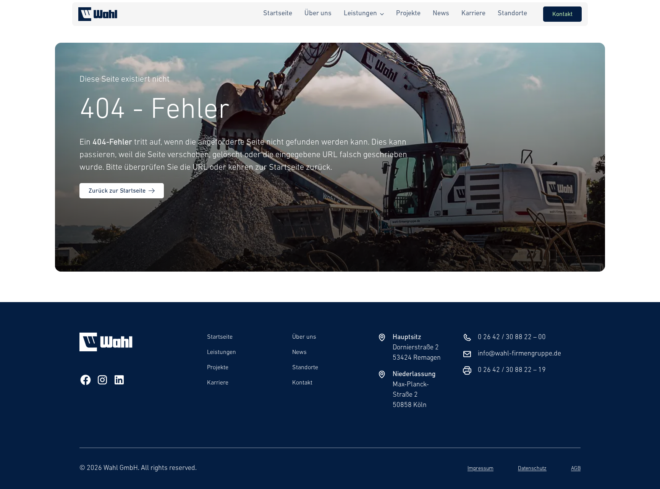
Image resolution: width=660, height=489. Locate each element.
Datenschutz (532, 468)
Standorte (305, 368)
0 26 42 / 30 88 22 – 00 (512, 337)
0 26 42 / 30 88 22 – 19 (512, 370)
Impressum (480, 468)
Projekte (217, 368)
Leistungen (221, 352)
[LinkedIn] (119, 381)
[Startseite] (106, 349)
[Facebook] (85, 381)
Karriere (217, 383)
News (299, 352)
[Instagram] (102, 381)
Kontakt (302, 383)
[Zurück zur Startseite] (97, 14)
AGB (576, 468)
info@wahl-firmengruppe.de (519, 354)
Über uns (304, 337)
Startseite (220, 337)
